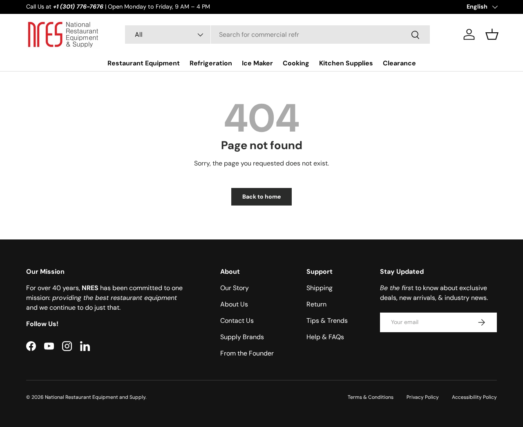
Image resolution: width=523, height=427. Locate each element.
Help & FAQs (325, 337)
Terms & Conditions (370, 397)
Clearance (399, 63)
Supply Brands (242, 337)
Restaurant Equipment (143, 63)
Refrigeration (211, 63)
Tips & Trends (327, 320)
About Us (234, 304)
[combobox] (277, 34)
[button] (492, 34)
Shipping (319, 288)
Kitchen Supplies (346, 63)
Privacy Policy (423, 397)
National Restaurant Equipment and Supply (95, 397)
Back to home (261, 196)
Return (316, 304)
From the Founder (247, 353)
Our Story (234, 288)
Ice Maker (257, 63)
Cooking (296, 63)
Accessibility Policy (474, 397)
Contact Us (237, 320)
